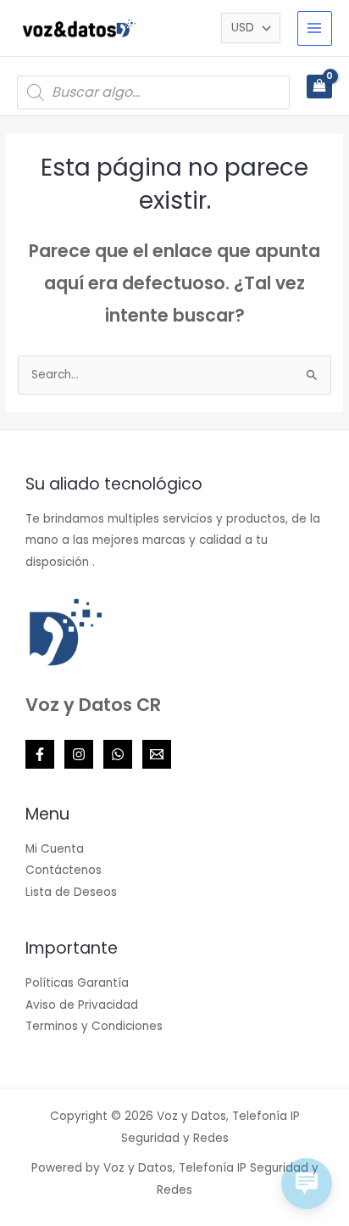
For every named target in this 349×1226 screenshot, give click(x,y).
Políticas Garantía (77, 983)
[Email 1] (156, 754)
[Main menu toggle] (314, 28)
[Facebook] (39, 754)
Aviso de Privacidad (81, 1005)
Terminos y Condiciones (94, 1026)
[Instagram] (78, 754)
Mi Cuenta (54, 849)
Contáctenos (63, 870)
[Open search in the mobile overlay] (153, 92)
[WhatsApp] (117, 754)
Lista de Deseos (71, 892)
